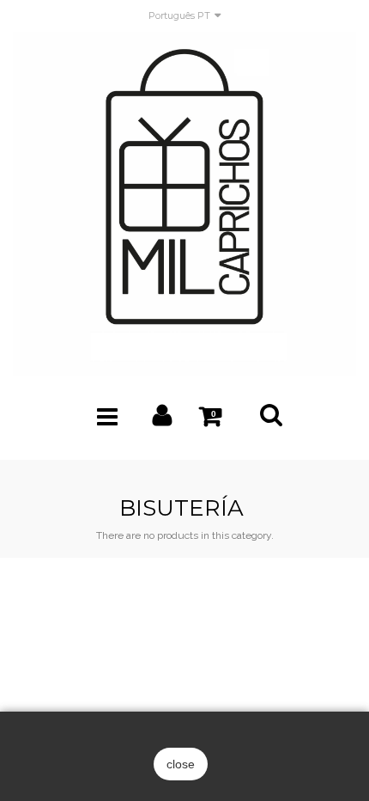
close (180, 764)
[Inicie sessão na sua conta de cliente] (162, 419)
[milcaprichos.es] (184, 202)
